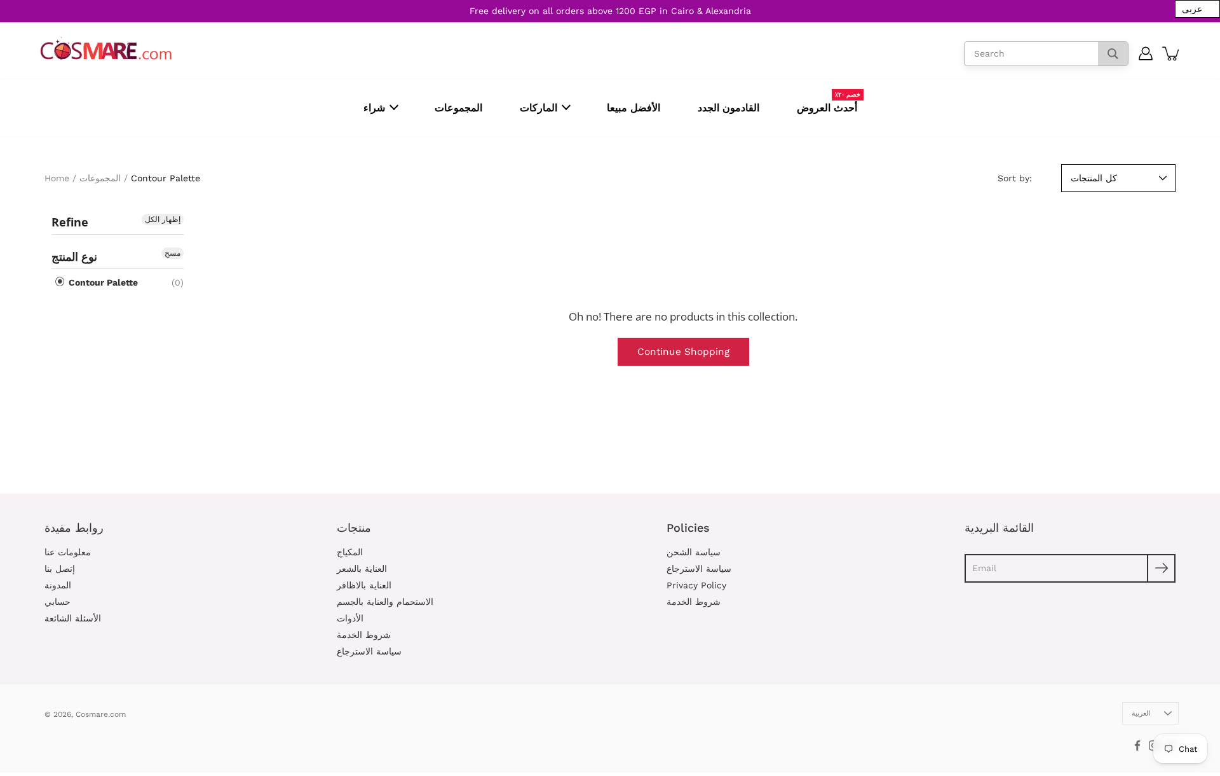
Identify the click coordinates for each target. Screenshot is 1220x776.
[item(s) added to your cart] (1172, 53)
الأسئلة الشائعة (72, 618)
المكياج (350, 552)
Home (56, 178)
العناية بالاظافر (364, 585)
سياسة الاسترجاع (369, 651)
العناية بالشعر (362, 569)
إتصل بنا (59, 569)
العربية (1141, 713)
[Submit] (1161, 568)
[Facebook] (1137, 745)
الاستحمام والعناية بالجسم (385, 602)
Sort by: (1015, 178)
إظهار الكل (162, 219)
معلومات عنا (67, 552)
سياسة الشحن (694, 552)
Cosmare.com (101, 714)
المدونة (57, 585)
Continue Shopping (683, 351)
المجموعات (100, 178)
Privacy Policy (696, 585)
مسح (172, 253)
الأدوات (350, 618)
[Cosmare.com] (106, 49)
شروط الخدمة (364, 635)
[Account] (1146, 53)
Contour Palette (102, 282)
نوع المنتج (74, 256)
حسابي (57, 602)
